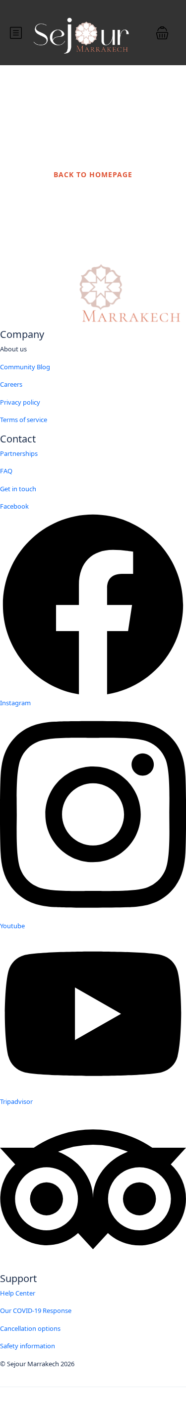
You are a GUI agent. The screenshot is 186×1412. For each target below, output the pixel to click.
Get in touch (18, 488)
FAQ (6, 470)
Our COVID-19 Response (35, 1310)
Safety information (27, 1345)
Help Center (17, 1293)
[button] (162, 32)
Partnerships (19, 453)
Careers (11, 384)
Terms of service (23, 419)
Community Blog (25, 366)
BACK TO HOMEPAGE (93, 174)
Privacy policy (20, 402)
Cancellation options (30, 1328)
